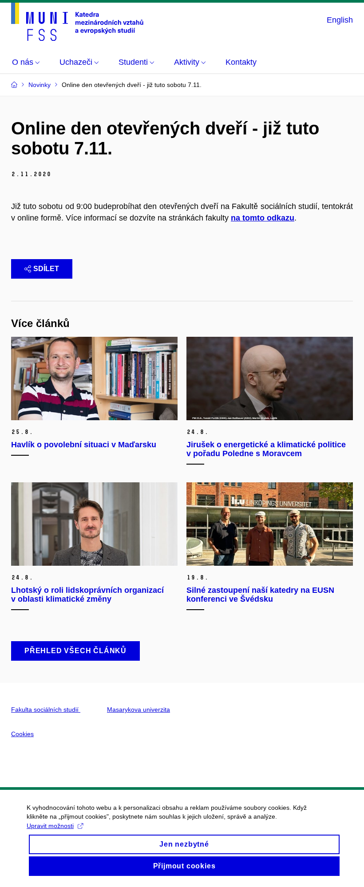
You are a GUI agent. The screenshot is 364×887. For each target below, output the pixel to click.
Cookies (22, 733)
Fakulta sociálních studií (45, 709)
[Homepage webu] (77, 22)
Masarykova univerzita (138, 709)
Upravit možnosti (50, 825)
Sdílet (46, 268)
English (340, 20)
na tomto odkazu (262, 217)
